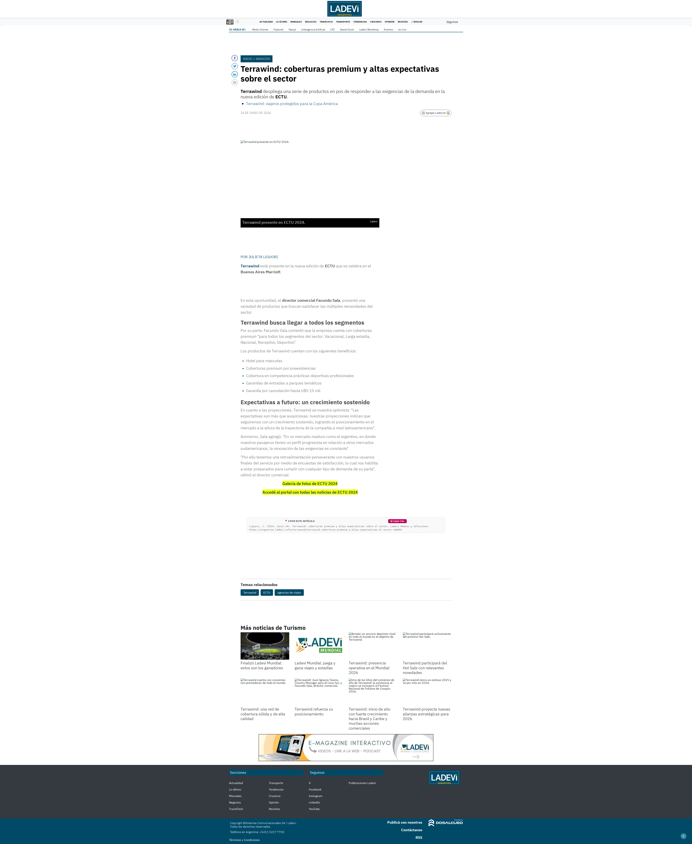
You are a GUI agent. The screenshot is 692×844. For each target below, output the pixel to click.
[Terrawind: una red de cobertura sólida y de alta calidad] (265, 692)
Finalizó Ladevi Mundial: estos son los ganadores (262, 665)
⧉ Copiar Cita (397, 521)
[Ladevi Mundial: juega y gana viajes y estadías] (319, 646)
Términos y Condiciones (244, 840)
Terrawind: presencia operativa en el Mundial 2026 (369, 667)
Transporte (343, 21)
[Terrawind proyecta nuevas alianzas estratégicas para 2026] (427, 692)
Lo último (281, 21)
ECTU (266, 592)
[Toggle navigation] (236, 21)
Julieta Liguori (263, 256)
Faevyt (292, 29)
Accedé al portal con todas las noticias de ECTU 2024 (310, 492)
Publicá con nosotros (404, 822)
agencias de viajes (289, 592)
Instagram (315, 796)
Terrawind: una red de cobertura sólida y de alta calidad (263, 713)
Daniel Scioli (347, 29)
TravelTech (326, 21)
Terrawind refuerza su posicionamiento (314, 711)
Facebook (315, 789)
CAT (332, 29)
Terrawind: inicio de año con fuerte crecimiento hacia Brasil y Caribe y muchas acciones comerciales (369, 718)
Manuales (296, 21)
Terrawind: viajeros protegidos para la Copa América (292, 103)
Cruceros (376, 21)
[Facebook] (235, 58)
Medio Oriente (260, 29)
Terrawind (250, 265)
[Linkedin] (235, 74)
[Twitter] (235, 66)
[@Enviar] (235, 82)
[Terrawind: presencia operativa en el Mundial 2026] (373, 646)
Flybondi (278, 29)
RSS (419, 837)
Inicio (247, 59)
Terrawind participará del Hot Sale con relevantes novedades (425, 667)
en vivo (402, 29)
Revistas (403, 21)
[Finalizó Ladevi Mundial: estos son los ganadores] (265, 646)
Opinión (389, 21)
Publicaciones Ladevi (362, 783)
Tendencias (360, 21)
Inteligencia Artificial (313, 29)
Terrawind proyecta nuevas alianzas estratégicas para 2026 (426, 713)
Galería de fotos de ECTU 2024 (310, 483)
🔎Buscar (416, 21)
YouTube (314, 809)
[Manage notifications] (683, 836)
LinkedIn (314, 802)
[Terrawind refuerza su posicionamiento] (319, 692)
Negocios (310, 21)
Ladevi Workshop (369, 29)
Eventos (388, 29)
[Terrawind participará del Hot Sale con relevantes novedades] (427, 646)
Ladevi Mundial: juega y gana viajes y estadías (315, 665)
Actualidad (266, 21)
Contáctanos (411, 829)
